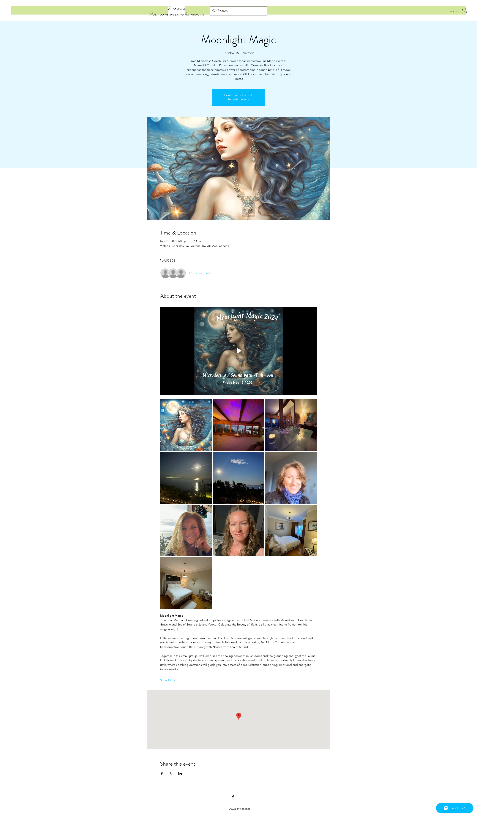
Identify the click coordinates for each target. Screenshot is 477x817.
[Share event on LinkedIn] (180, 773)
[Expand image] (186, 425)
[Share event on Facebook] (162, 773)
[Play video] (238, 351)
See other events (239, 99)
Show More (167, 680)
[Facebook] (233, 796)
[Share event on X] (171, 773)
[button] (464, 10)
